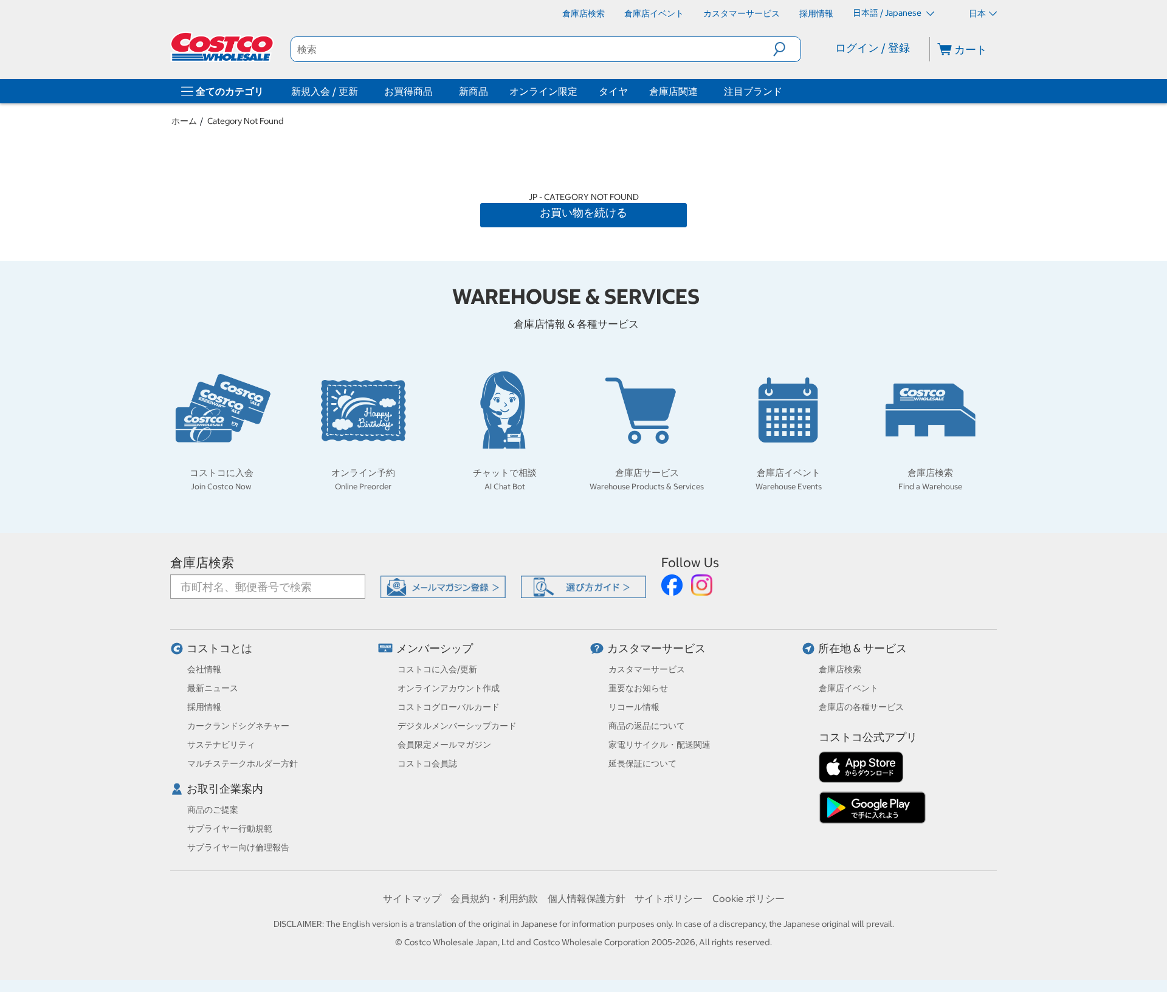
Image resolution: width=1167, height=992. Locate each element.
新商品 (473, 91)
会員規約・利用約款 (494, 898)
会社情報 (204, 669)
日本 (977, 13)
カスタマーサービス (656, 648)
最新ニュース (212, 688)
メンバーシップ (434, 648)
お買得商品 (408, 91)
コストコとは (219, 648)
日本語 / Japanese (888, 12)
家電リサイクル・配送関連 (659, 744)
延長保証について (642, 763)
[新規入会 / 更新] (360, 91)
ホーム (184, 120)
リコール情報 (633, 706)
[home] (223, 47)
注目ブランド (753, 91)
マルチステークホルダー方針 (242, 763)
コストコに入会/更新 (437, 669)
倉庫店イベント (848, 688)
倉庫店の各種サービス (861, 706)
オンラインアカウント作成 (449, 688)
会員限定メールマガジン (444, 744)
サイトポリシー (669, 898)
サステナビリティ (221, 744)
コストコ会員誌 (427, 763)
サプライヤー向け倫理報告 (238, 847)
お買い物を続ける (583, 212)
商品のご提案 (212, 809)
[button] (786, 49)
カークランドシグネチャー (238, 725)
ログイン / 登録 (872, 48)
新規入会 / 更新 (324, 91)
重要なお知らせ (638, 688)
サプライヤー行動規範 (229, 828)
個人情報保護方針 (586, 898)
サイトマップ (412, 898)
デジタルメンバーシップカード (457, 725)
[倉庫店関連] (700, 91)
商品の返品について (646, 725)
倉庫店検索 (202, 562)
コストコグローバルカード (449, 706)
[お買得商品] (435, 91)
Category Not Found (245, 120)
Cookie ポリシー (748, 898)
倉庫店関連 (673, 91)
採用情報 (204, 706)
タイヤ (613, 91)
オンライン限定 (543, 91)
